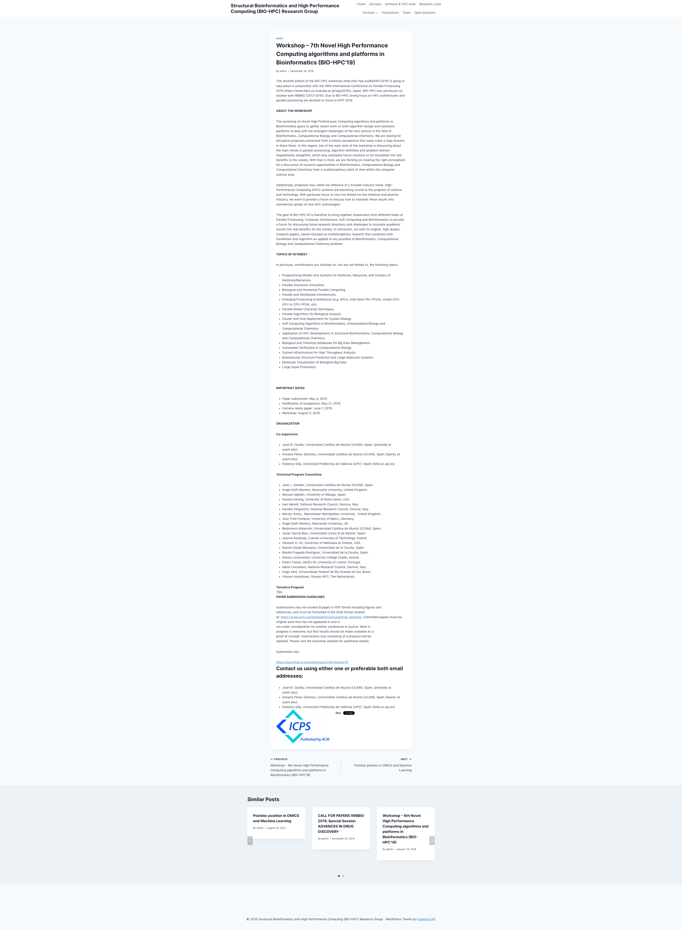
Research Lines (430, 4)
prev (250, 840)
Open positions (424, 12)
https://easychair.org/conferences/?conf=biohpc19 (312, 662)
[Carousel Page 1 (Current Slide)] (339, 876)
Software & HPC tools (400, 4)
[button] (377, 12)
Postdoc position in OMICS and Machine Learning (383, 765)
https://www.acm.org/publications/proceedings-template (321, 617)
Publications (390, 12)
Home (361, 4)
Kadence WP (426, 919)
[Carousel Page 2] (343, 876)
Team (407, 12)
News (279, 38)
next (432, 840)
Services (375, 4)
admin (283, 71)
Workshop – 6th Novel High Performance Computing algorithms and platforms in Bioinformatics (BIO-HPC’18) (299, 767)
